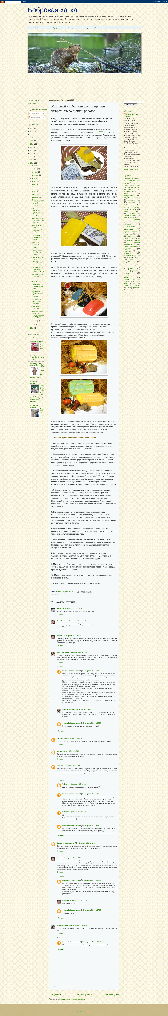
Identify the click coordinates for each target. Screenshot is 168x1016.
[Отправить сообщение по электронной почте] (77, 592)
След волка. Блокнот (35, 307)
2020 (32, 141)
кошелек (127, 211)
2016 (32, 153)
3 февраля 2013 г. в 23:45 (78, 925)
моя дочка (128, 234)
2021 (32, 138)
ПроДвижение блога (59, 28)
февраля (35, 197)
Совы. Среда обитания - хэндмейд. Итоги (35, 244)
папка (138, 240)
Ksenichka (60, 608)
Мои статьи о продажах (43, 28)
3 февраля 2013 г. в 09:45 (73, 608)
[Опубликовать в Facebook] (88, 592)
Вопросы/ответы (100, 28)
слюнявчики (129, 266)
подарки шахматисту (131, 246)
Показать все (40, 420)
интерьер (137, 198)
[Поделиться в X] (86, 592)
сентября (35, 175)
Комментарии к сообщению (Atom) (73, 999)
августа (35, 178)
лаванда (132, 213)
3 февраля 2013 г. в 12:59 (78, 784)
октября (35, 172)
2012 (32, 325)
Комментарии (35, 117)
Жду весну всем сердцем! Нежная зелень (37, 276)
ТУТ (101, 132)
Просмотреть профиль (131, 169)
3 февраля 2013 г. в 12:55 (73, 766)
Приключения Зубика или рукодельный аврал (36, 236)
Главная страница (83, 994)
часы (134, 283)
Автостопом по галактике (132, 178)
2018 (32, 147)
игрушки (127, 198)
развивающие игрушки (132, 255)
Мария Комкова (62, 925)
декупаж (127, 191)
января (34, 321)
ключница (132, 202)
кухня (138, 211)
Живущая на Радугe (34, 382)
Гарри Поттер (132, 189)
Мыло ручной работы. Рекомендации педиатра (37, 228)
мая (33, 188)
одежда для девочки (132, 238)
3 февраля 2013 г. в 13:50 (84, 709)
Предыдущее (112, 994)
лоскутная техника (130, 215)
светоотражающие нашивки (132, 264)
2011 (32, 328)
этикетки (137, 288)
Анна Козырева (62, 621)
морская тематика (130, 232)
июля (34, 181)
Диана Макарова (63, 652)
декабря (35, 166)
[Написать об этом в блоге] (84, 592)
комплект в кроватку (132, 207)
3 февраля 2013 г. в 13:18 (86, 843)
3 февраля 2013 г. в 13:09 (92, 794)
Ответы (61, 667)
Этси (129, 290)
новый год (131, 236)
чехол (126, 286)
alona (59, 751)
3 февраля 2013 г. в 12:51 (70, 751)
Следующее (55, 994)
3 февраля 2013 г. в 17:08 (92, 910)
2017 (32, 150)
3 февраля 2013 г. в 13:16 (92, 671)
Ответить (60, 614)
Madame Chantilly (36, 341)
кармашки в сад (133, 200)
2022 (32, 134)
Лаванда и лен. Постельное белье (36, 252)
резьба (129, 257)
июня (34, 185)
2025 (32, 128)
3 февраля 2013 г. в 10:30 (73, 636)
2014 (32, 160)
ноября (34, 169)
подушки (127, 249)
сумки (130, 268)
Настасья (60, 636)
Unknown (60, 738)
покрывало (127, 251)
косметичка (131, 209)
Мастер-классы (88, 28)
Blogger (87, 1011)
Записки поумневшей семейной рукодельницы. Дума (37, 284)
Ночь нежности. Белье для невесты (36, 301)
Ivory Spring (34, 356)
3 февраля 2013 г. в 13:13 (78, 812)
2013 (32, 163)
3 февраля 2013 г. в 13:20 (92, 825)
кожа (126, 204)
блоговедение (135, 187)
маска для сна (129, 217)
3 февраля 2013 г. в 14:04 (92, 723)
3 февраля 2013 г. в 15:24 (92, 880)
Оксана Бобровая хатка (71, 671)
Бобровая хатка (52, 10)
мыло (57, 595)
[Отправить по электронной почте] (82, 592)
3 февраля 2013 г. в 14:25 (73, 858)
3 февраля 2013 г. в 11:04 (78, 652)
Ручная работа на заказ (74, 28)
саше (132, 259)
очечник (129, 240)
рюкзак (137, 257)
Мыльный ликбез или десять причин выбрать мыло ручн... (37, 314)
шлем (129, 288)
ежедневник (128, 195)
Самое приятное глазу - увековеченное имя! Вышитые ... (37, 261)
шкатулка (137, 286)
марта (34, 194)
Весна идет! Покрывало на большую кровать (37, 293)
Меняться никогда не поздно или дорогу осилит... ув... (37, 202)
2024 (32, 131)
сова (138, 266)
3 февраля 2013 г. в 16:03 (78, 900)
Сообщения (34, 113)
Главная (32, 28)
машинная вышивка (129, 228)
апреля (34, 191)
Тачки (126, 271)
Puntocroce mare (42, 410)
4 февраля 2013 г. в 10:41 (92, 942)
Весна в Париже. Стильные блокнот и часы (37, 269)
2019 (32, 144)
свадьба (127, 262)
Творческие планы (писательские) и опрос (37, 220)
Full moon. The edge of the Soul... (36, 364)
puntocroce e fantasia (34, 406)
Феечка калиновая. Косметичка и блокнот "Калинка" (37, 212)
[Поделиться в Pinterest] (90, 592)
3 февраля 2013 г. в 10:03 (77, 621)
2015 (32, 157)
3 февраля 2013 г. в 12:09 (73, 738)
